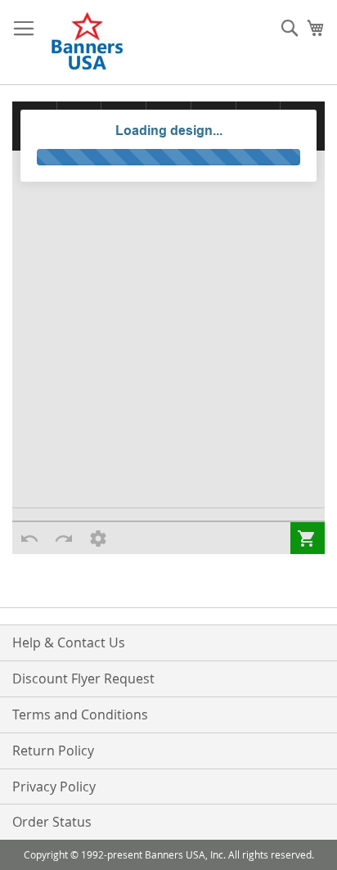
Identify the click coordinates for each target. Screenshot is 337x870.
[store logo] (88, 42)
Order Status (52, 822)
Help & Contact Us (68, 642)
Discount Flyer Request (83, 678)
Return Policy (53, 751)
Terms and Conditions (80, 714)
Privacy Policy (54, 787)
